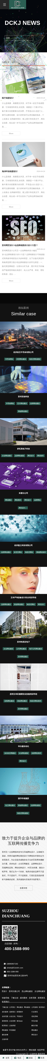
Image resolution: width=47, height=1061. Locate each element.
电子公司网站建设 (35, 649)
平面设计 (20, 1016)
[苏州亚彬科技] (23, 379)
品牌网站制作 (36, 753)
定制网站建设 (9, 701)
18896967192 (12, 964)
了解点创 (14, 998)
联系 (42, 1058)
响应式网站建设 (34, 359)
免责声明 (41, 1050)
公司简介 (12, 1007)
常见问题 (34, 1021)
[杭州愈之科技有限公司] (23, 528)
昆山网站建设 (22, 991)
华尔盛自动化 (23, 746)
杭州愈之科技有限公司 (23, 545)
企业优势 (12, 1021)
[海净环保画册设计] (23, 154)
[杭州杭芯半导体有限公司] (23, 335)
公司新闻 (34, 1007)
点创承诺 (12, 1025)
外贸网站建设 (21, 359)
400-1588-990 (13, 972)
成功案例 (23, 998)
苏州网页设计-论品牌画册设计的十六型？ (20, 245)
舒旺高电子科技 (23, 449)
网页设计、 (23, 508)
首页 (7, 1058)
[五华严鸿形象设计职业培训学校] (23, 580)
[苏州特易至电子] (23, 625)
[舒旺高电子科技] (23, 431)
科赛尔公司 (23, 493)
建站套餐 (5, 1035)
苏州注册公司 (9, 991)
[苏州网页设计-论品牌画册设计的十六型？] (23, 228)
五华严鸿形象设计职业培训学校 (23, 597)
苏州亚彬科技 (23, 396)
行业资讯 (34, 1012)
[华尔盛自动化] (23, 729)
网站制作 (40, 456)
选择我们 (12, 1012)
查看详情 (23, 888)
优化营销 (34, 1016)
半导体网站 (9, 359)
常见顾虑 (12, 1030)
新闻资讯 (41, 998)
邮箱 (31, 1058)
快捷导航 (5, 998)
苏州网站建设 (23, 657)
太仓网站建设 (35, 991)
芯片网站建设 (22, 403)
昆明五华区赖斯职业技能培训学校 (23, 694)
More (11, 133)
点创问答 (5, 1039)
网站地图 (32, 1050)
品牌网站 (37, 500)
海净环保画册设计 (10, 171)
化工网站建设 (10, 805)
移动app (20, 1021)
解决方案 (34, 1025)
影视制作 (20, 1012)
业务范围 (32, 998)
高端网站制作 (41, 552)
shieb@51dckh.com (15, 968)
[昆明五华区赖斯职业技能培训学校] (23, 677)
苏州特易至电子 (23, 642)
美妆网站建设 (19, 604)
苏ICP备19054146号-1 (18, 1050)
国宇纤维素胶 (23, 798)
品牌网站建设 (35, 403)
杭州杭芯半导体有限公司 (23, 352)
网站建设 (8, 500)
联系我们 (5, 1002)
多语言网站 (18, 552)
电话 (19, 1058)
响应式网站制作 (35, 701)
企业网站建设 (6, 456)
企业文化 (12, 1016)
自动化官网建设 (10, 753)
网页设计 (31, 456)
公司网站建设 (21, 649)
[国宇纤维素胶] (23, 781)
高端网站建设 (23, 411)
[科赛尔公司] (23, 476)
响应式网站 (29, 552)
